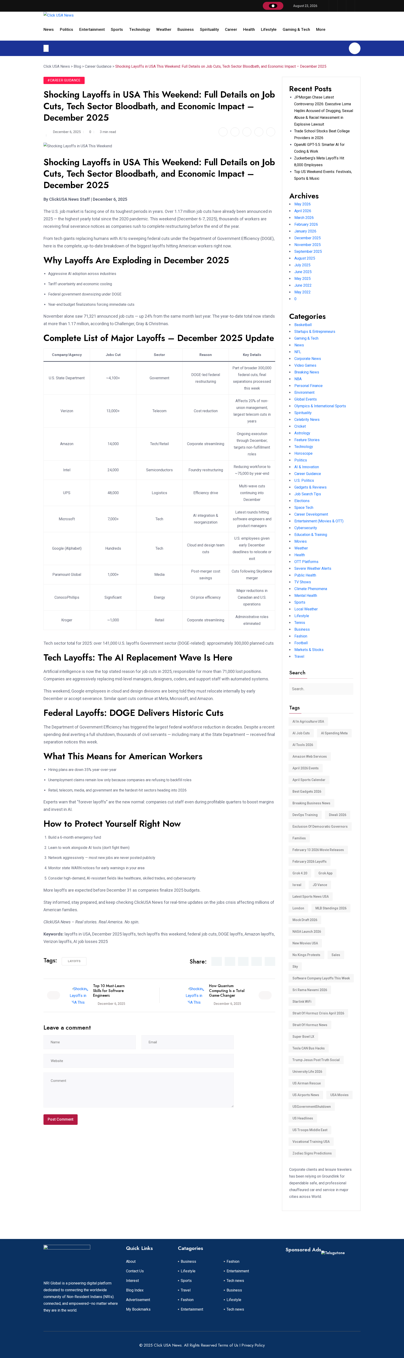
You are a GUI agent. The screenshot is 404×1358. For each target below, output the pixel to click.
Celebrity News (307, 419)
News (48, 29)
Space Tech (303, 507)
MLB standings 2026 (330, 908)
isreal (296, 885)
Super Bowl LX (303, 1036)
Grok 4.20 (299, 873)
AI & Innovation (306, 467)
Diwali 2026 (337, 815)
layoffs (74, 961)
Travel (299, 656)
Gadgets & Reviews (310, 487)
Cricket (300, 426)
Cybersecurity (305, 528)
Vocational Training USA (311, 1141)
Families (299, 838)
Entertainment (92, 29)
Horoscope (303, 453)
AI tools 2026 (302, 745)
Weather (163, 29)
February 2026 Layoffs (309, 861)
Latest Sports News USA (310, 896)
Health (249, 29)
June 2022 (303, 285)
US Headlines (302, 1118)
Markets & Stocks (309, 649)
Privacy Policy (253, 1345)
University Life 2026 (307, 1071)
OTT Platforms (306, 561)
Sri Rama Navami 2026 (309, 990)
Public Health (305, 575)
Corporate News (307, 358)
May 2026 (302, 204)
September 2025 (308, 251)
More (320, 29)
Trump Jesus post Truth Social (316, 1060)
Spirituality (209, 29)
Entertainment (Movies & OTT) (318, 521)
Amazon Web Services (309, 756)
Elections (302, 501)
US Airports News (305, 1095)
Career (231, 29)
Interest (132, 1280)
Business (185, 29)
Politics (66, 29)
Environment (304, 392)
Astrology (302, 433)
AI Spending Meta (334, 733)
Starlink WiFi (301, 1001)
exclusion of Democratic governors (320, 826)
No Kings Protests (306, 955)
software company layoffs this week (321, 978)
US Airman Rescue (306, 1083)
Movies (300, 541)
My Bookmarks (138, 1309)
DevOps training (305, 815)
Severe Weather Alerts (312, 568)
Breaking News (306, 372)
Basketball (303, 325)
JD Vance (320, 885)
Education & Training (310, 534)
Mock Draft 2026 (304, 920)
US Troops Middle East (309, 1130)
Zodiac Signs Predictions (312, 1153)
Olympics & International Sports (320, 406)
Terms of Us (228, 1345)
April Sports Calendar (308, 780)
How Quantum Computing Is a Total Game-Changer (227, 990)
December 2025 (307, 238)
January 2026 (305, 231)
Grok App (325, 873)
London (298, 908)
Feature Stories (307, 440)
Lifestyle (269, 29)
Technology (139, 29)
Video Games (305, 365)
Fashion (300, 636)
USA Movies (339, 1095)
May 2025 (302, 278)
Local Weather (306, 609)
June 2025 (303, 272)
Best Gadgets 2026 (306, 791)
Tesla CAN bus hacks (308, 1048)
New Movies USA (305, 943)
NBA (298, 379)
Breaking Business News (311, 803)
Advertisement (138, 1300)
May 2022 (302, 292)
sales (336, 955)
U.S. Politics (304, 480)
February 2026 (306, 224)
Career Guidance (307, 473)
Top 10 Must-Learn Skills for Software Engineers (109, 990)
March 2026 (304, 217)
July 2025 (302, 265)
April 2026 (302, 211)
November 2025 (307, 245)
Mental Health (305, 595)
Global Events (305, 399)
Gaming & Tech (296, 29)
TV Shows (302, 582)
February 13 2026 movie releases (318, 850)
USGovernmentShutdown (311, 1106)
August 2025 (304, 258)
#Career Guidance (64, 80)
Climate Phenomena (310, 589)
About (131, 1261)
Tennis (299, 622)
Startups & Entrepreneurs (314, 331)
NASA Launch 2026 (306, 931)
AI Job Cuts (301, 733)
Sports (117, 29)
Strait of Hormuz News (309, 1025)
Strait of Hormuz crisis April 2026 (318, 1013)
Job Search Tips (307, 494)
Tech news (235, 1280)
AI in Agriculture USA (308, 721)
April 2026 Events (305, 768)
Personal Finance (308, 385)
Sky (295, 966)
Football (301, 643)
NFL (297, 352)
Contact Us (135, 1271)
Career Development (311, 514)
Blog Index (135, 1290)
